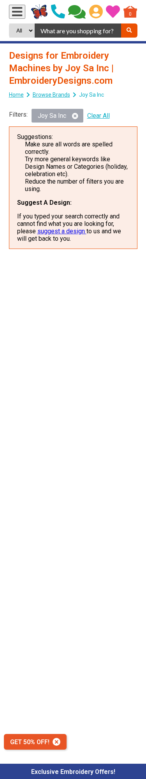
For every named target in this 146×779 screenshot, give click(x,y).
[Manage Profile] (96, 12)
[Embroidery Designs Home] (39, 11)
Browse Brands (51, 95)
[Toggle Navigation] (17, 12)
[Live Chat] (77, 12)
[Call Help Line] (58, 12)
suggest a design (61, 231)
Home (16, 95)
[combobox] (78, 30)
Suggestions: (35, 137)
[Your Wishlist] (113, 12)
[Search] (129, 30)
